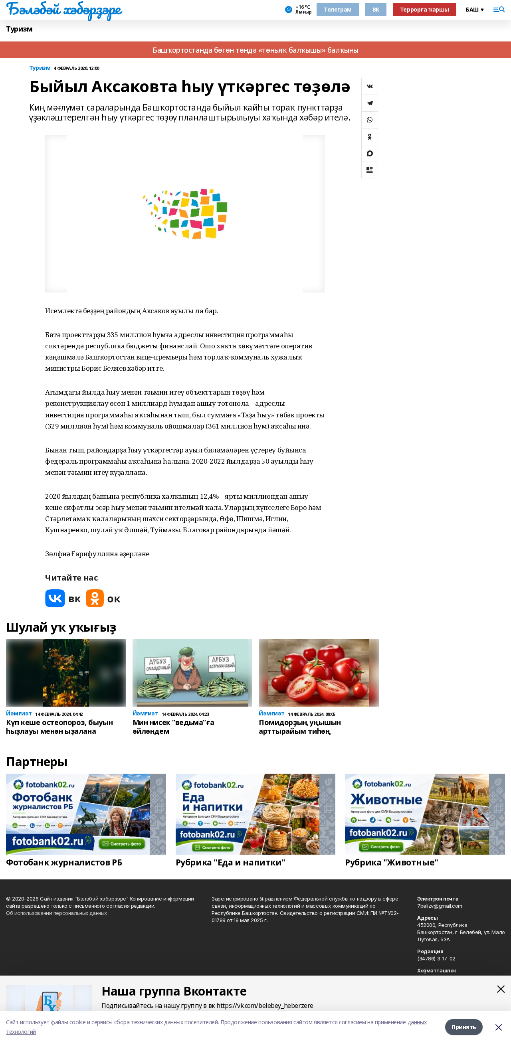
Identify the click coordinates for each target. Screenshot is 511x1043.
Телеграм (338, 9)
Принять (464, 1027)
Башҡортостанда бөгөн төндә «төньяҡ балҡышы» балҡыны (255, 50)
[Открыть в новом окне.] (63, 598)
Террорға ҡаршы (424, 9)
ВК (375, 9)
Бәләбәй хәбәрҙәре (63, 8)
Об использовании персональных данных (56, 913)
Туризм (19, 29)
